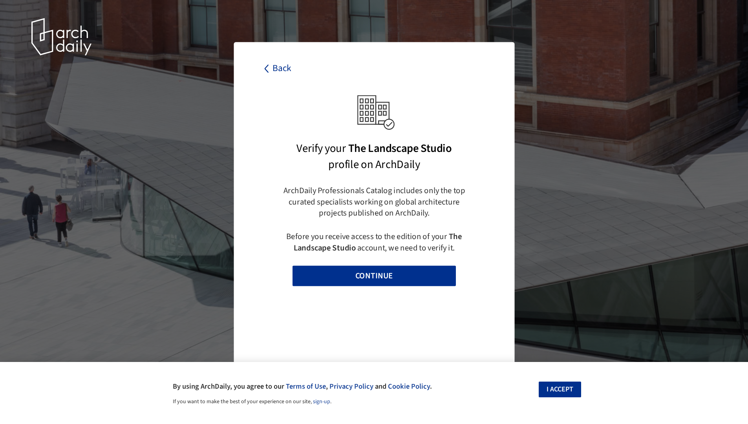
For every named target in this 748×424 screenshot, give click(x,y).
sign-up (321, 402)
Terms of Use (306, 386)
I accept (560, 389)
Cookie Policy (409, 386)
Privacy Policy (351, 386)
